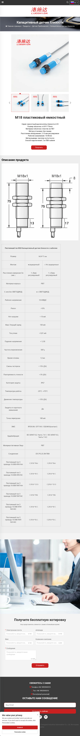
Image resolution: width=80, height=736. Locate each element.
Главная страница (14, 26)
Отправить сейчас (40, 711)
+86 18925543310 (44, 687)
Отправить (40, 665)
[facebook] (40, 717)
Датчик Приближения (40, 26)
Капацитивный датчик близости (62, 26)
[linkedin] (46, 717)
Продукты (26, 26)
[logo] (40, 11)
